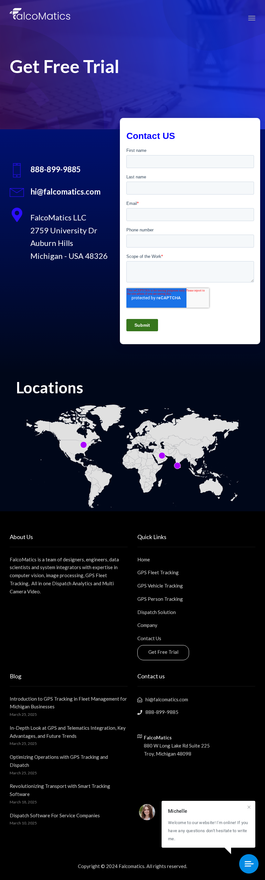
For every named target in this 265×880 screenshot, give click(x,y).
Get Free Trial (163, 652)
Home (143, 559)
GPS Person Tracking (160, 599)
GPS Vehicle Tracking (160, 585)
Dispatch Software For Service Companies (55, 815)
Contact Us (149, 638)
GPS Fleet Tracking (158, 572)
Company (147, 625)
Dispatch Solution (156, 612)
